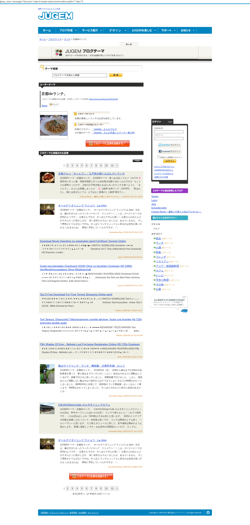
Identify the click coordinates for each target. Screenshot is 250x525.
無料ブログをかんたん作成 (49, 9)
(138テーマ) (174, 280)
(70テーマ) (166, 253)
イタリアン (162, 261)
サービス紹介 (91, 30)
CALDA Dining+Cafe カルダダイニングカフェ (84, 404)
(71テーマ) (168, 276)
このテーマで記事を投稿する (108, 143)
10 (106, 165)
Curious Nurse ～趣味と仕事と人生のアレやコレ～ (176, 211)
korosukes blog (159, 208)
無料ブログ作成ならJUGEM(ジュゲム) (55, 18)
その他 (160, 284)
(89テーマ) (166, 248)
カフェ (160, 270)
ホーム (47, 30)
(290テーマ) (167, 239)
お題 (158, 289)
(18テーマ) (173, 262)
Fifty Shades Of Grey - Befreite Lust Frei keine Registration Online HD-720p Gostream (90, 344)
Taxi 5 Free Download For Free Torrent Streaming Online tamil (76, 294)
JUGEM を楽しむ (143, 30)
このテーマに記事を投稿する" (91, 476)
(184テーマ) (169, 285)
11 (112, 165)
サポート (167, 30)
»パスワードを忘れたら (163, 173)
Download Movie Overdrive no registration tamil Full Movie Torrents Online (83, 241)
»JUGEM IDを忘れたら (163, 170)
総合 (158, 238)
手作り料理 (162, 279)
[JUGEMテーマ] (129, 44)
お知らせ (186, 30)
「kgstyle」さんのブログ (104, 129)
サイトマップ (93, 513)
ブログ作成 (67, 30)
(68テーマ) (168, 271)
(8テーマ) (171, 257)
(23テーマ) (184, 266)
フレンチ (161, 256)
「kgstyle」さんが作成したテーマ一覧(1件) (113, 132)
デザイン (116, 30)
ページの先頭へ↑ (208, 512)
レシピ (160, 275)
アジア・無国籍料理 (167, 266)
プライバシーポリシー (59, 513)
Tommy (154, 196)
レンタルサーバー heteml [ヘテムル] (169, 300)
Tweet (44, 105)
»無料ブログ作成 (161, 177)
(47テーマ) (166, 289)
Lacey (154, 200)
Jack (153, 204)
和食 (158, 252)
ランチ (160, 242)
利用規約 (44, 513)
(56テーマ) (168, 243)
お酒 (158, 247)
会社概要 (82, 513)
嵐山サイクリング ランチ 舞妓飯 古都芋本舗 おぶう (91, 365)
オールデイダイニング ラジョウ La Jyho (82, 205)
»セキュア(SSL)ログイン (164, 167)
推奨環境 (73, 513)
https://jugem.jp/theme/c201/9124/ (103, 99)
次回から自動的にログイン (171, 157)
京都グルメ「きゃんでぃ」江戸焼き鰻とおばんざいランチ (91, 173)
